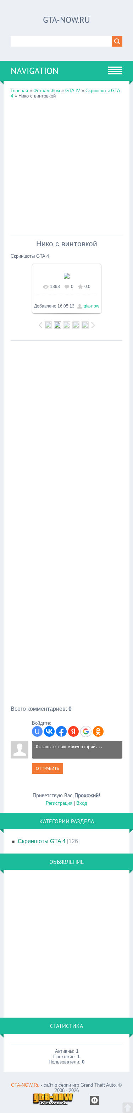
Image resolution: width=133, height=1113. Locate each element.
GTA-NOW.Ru (66, 19)
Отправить (47, 768)
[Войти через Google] (86, 731)
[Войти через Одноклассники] (98, 731)
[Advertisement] (66, 165)
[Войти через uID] (37, 731)
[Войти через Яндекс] (73, 731)
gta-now (91, 306)
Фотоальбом (46, 90)
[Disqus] (66, 433)
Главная (19, 90)
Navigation (35, 71)
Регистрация (59, 803)
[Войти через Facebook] (61, 731)
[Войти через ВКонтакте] (49, 731)
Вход (81, 803)
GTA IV (72, 90)
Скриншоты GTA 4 (42, 841)
